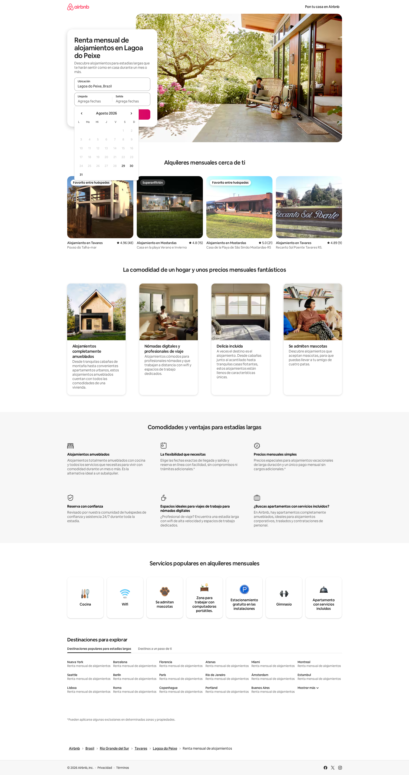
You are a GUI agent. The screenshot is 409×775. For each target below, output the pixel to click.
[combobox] (112, 86)
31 (81, 175)
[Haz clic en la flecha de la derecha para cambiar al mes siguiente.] (131, 113)
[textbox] (93, 101)
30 (131, 166)
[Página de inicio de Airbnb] (78, 7)
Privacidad (104, 768)
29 (123, 166)
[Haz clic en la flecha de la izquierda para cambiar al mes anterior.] (82, 113)
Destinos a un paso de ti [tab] (155, 649)
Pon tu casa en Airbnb (322, 7)
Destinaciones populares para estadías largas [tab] (99, 649)
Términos (122, 768)
